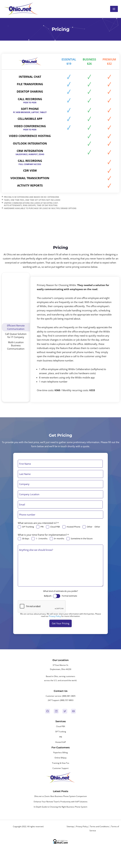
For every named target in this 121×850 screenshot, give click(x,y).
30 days (25, 538)
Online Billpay (60, 757)
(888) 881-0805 (68, 696)
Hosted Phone (73, 526)
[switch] (56, 596)
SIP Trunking (28, 526)
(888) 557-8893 (66, 700)
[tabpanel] (75, 339)
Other (89, 526)
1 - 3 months (41, 538)
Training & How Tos (60, 763)
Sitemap (70, 826)
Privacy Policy (55, 616)
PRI (42, 526)
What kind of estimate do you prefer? (60, 591)
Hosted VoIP (60, 742)
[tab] (16, 327)
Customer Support (60, 768)
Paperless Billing (60, 752)
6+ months (59, 538)
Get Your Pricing (60, 623)
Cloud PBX (55, 526)
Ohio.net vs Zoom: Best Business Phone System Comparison (60, 796)
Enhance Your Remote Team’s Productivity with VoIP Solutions (60, 801)
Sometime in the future (81, 538)
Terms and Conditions (99, 826)
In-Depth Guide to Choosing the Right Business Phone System (60, 806)
